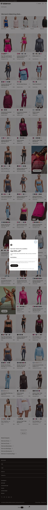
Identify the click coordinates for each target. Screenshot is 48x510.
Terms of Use (31, 261)
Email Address (13, 257)
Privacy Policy (18, 262)
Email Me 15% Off (14, 265)
